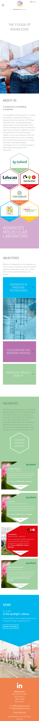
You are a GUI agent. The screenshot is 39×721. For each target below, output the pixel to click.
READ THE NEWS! (10, 627)
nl (35, 2)
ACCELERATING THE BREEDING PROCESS (18, 352)
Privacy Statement (19, 712)
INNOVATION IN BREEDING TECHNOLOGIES (18, 287)
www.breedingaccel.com (21, 708)
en (31, 2)
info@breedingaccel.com (21, 706)
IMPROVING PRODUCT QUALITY (18, 374)
